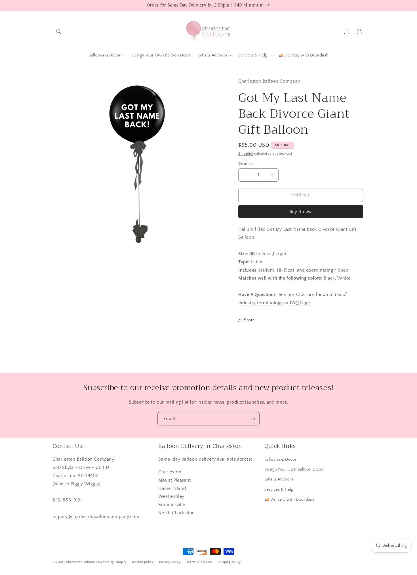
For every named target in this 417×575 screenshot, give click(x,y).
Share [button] (249, 320)
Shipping (245, 154)
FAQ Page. (300, 302)
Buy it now (301, 211)
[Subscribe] (253, 418)
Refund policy (142, 561)
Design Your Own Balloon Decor (294, 469)
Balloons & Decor (280, 459)
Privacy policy (170, 561)
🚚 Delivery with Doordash (289, 499)
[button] (58, 31)
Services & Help (279, 489)
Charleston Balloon (80, 562)
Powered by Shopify (111, 562)
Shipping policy (229, 561)
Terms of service (199, 561)
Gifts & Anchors (278, 479)
